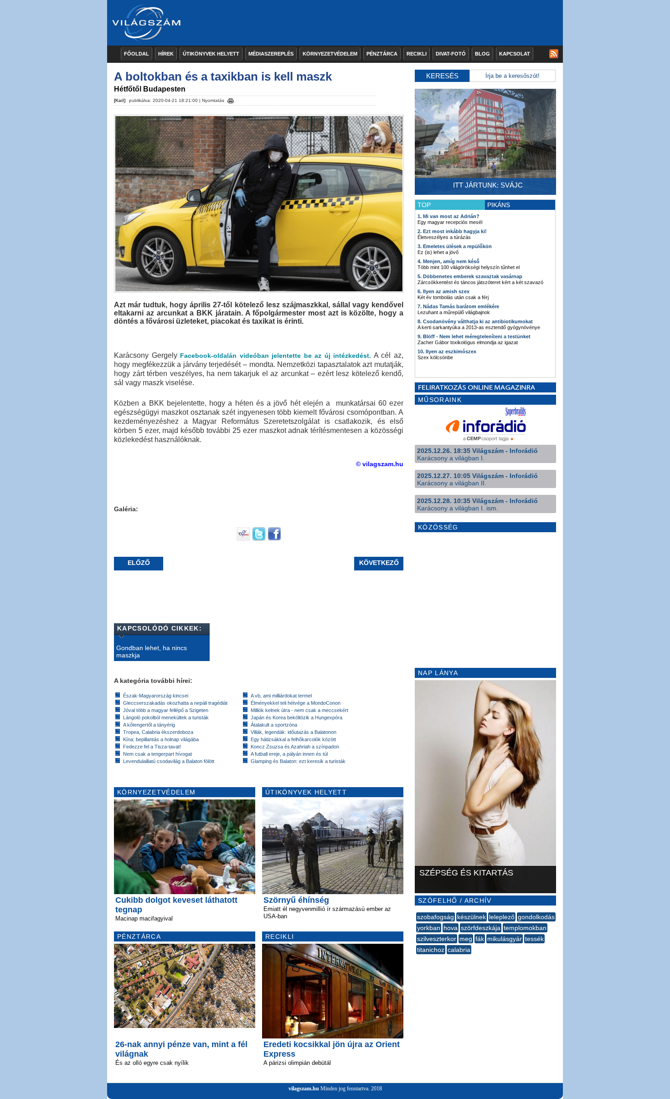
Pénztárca (381, 53)
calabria (459, 949)
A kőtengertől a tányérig (149, 725)
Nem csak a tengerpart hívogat (157, 754)
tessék (534, 938)
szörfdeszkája (480, 927)
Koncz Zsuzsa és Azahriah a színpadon (295, 746)
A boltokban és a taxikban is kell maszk (223, 76)
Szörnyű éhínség (296, 900)
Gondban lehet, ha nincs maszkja (151, 651)
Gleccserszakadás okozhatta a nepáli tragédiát (175, 703)
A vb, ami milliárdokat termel (281, 695)
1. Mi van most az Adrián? (448, 216)
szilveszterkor (436, 938)
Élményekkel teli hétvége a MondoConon (295, 703)
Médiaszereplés (271, 53)
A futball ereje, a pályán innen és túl (289, 754)
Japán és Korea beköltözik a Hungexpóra (296, 717)
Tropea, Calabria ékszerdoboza (158, 732)
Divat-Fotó (451, 53)
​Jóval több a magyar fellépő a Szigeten (165, 710)
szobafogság (435, 917)
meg (465, 938)
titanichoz (430, 949)
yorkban (428, 927)
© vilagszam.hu (379, 464)
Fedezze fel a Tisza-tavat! (152, 746)
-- (417, 959)
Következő (379, 562)
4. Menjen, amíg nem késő (448, 261)
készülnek (471, 917)
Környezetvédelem (330, 53)
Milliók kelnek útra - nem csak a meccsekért (299, 710)
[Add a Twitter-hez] (259, 538)
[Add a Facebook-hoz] (274, 538)
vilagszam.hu (304, 1088)
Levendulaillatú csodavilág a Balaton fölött (168, 761)
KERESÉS (442, 76)
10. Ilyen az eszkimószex (446, 351)
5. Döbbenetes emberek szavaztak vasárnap (469, 276)
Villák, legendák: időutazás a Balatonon (293, 732)
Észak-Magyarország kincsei (155, 695)
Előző (139, 562)
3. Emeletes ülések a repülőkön (454, 246)
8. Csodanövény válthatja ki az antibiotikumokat (475, 321)
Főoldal (136, 53)
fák (479, 938)
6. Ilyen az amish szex (443, 291)
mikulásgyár (504, 938)
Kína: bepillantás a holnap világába (161, 739)
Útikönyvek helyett (211, 53)
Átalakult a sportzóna (274, 725)
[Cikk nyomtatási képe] (231, 99)
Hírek (166, 53)
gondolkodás (536, 917)
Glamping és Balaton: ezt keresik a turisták (298, 761)
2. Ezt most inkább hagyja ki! (452, 231)
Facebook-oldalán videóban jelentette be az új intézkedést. (275, 355)
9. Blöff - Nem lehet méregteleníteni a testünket (474, 336)
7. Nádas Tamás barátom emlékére (458, 306)
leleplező (502, 917)
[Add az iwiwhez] (243, 538)
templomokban (525, 927)
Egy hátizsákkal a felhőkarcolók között (293, 739)
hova (450, 927)
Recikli (417, 53)
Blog (482, 53)
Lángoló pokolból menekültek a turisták (166, 717)
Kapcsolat (514, 53)
